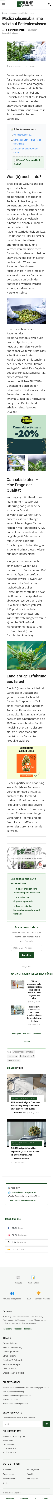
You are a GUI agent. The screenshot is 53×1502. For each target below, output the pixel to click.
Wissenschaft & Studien (13, 1373)
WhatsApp (10, 1499)
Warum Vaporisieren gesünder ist (17, 1395)
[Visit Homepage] (25, 4)
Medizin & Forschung (12, 1347)
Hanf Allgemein (32, 1469)
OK (46, 1424)
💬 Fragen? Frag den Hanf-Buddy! (27, 162)
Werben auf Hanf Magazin (14, 1436)
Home (4, 13)
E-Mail (45, 1499)
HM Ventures (8, 1444)
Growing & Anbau (11, 1352)
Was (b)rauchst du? (23, 134)
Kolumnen (7, 1469)
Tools (5, 1483)
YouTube (26, 1034)
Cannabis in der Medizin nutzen (21, 13)
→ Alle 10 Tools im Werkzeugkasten (22, 1200)
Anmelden (26, 955)
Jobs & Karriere (9, 1448)
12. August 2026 (35, 1002)
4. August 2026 (35, 1024)
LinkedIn (26, 1042)
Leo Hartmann (19, 1113)
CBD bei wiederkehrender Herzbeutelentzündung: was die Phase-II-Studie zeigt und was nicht (34, 990)
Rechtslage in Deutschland (24, 1099)
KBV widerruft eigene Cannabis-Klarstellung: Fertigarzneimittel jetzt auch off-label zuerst (25, 1105)
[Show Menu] (3, 4)
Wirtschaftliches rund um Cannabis (23, 1143)
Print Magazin (32, 1478)
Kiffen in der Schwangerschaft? (16, 1403)
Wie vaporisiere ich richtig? (14, 1392)
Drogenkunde (8, 1474)
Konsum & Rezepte (11, 1364)
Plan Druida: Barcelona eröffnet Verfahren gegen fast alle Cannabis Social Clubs (26, 1388)
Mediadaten (8, 1440)
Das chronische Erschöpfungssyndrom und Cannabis (26, 910)
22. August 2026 (34, 1113)
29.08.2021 (32, 30)
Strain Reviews (9, 1356)
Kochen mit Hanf (27, 1056)
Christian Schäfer (15, 30)
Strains (18, 377)
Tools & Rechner (9, 1452)
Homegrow (12, 1056)
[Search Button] (49, 4)
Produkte (30, 1474)
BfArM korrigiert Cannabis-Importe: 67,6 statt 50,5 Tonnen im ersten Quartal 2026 (25, 1151)
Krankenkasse (13, 1060)
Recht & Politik (9, 1368)
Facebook (37, 1034)
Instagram (16, 1034)
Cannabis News (10, 1343)
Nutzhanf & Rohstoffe (13, 1360)
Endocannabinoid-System (23, 1052)
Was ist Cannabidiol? (11, 1399)
